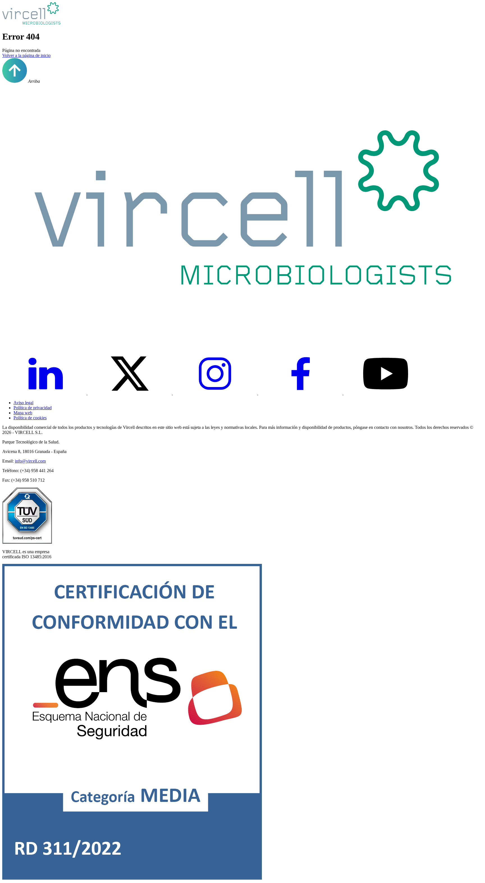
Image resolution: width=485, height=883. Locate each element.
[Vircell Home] (242, 335)
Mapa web (22, 412)
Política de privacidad (32, 407)
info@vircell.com (30, 461)
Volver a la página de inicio (26, 55)
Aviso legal (23, 402)
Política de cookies (30, 417)
